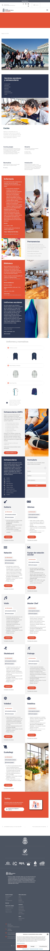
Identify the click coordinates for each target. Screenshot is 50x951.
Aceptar (22, 946)
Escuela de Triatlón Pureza (12, 426)
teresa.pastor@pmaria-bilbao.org (11, 234)
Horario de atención (12, 936)
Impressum (41, 948)
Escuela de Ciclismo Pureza (12, 427)
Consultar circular (10, 530)
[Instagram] (23, 4)
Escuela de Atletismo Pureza (12, 424)
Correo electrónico (31, 480)
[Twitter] (28, 6)
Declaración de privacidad (34, 948)
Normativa (6, 167)
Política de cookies (25, 948)
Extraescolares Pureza (11, 430)
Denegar (32, 946)
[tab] (8, 511)
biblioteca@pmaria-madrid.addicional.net (12, 295)
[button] (47, 934)
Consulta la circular (37, 581)
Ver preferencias (43, 946)
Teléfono (9, 929)
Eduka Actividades (10, 429)
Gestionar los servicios (21, 943)
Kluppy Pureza (9, 432)
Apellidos (29, 475)
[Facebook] (26, 4)
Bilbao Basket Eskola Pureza (12, 423)
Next (37, 485)
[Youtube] (28, 4)
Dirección (9, 924)
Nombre (29, 471)
